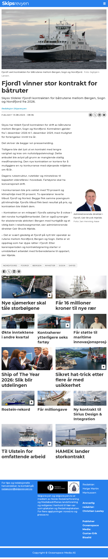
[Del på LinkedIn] (99, 115)
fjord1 (25, 265)
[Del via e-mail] (104, 115)
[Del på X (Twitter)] (95, 115)
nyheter (50, 265)
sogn (62, 265)
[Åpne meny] (104, 3)
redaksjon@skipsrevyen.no (17, 489)
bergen (36, 265)
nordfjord (10, 265)
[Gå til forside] (50, 3)
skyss (72, 265)
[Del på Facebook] (90, 115)
